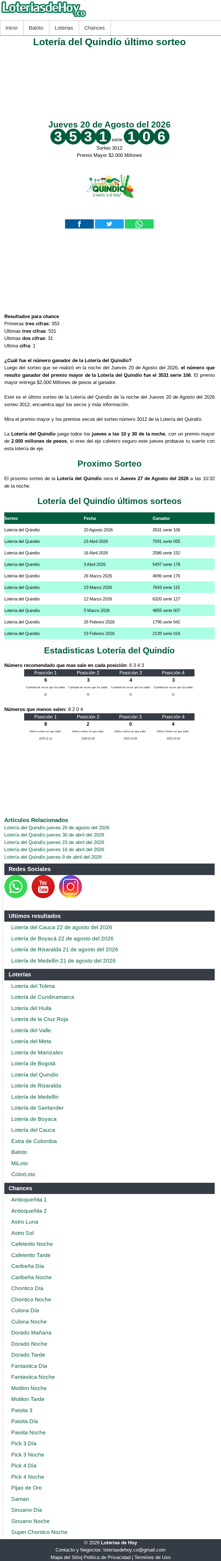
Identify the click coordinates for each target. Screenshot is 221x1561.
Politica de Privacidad (107, 1557)
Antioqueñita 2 (29, 1211)
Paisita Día (24, 1421)
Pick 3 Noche (27, 1455)
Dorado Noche (29, 1344)
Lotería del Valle (31, 1030)
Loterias (64, 28)
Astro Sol (22, 1233)
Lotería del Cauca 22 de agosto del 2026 (61, 927)
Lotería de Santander (37, 1108)
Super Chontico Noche (39, 1532)
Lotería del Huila (31, 1008)
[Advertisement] (109, 82)
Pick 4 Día (24, 1466)
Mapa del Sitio (66, 1557)
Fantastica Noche (33, 1377)
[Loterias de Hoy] (43, 17)
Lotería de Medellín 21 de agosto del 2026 (63, 961)
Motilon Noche (29, 1388)
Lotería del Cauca (33, 1130)
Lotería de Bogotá (33, 1063)
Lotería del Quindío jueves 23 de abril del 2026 (54, 842)
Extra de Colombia (34, 1141)
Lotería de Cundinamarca (42, 997)
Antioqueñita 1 (29, 1200)
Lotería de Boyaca (34, 1119)
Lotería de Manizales (37, 1052)
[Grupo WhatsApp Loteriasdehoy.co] (15, 896)
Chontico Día (27, 1288)
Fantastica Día (29, 1366)
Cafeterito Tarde (31, 1255)
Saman (20, 1499)
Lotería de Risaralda (36, 1086)
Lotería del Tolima (33, 986)
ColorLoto (23, 1174)
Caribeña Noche (31, 1277)
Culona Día (25, 1310)
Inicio (11, 28)
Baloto (36, 28)
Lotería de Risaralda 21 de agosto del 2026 (64, 949)
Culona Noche (29, 1322)
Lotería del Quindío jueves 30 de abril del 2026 (54, 835)
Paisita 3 (22, 1410)
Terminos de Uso (152, 1557)
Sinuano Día (26, 1510)
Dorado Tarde (28, 1355)
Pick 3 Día (24, 1443)
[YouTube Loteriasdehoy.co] (44, 896)
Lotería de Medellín (35, 1097)
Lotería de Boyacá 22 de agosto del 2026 (62, 939)
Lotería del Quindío (34, 1075)
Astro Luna (24, 1222)
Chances (94, 28)
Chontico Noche (31, 1299)
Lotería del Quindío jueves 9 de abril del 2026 (53, 857)
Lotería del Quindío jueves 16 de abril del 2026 (54, 849)
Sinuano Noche (30, 1521)
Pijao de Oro (26, 1488)
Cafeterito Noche (32, 1244)
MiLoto (19, 1163)
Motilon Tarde (28, 1399)
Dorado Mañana (31, 1333)
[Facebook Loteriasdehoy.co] (28, 896)
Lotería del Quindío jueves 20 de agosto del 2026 (56, 827)
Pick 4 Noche (27, 1477)
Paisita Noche (28, 1432)
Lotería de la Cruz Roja (39, 1019)
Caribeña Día (27, 1266)
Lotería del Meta (31, 1041)
